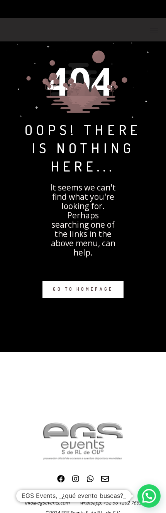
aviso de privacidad (58, 494)
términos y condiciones (107, 494)
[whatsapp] (90, 480)
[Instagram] (75, 480)
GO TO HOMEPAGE (83, 289)
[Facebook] (61, 480)
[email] (105, 480)
